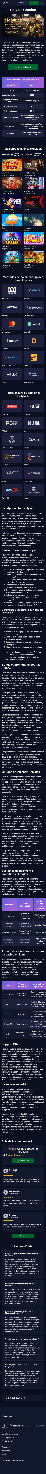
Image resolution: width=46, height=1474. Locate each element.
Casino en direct (17, 154)
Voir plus (23, 1236)
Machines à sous (37, 154)
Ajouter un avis (23, 1161)
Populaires (6, 154)
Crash (27, 154)
